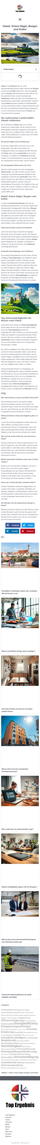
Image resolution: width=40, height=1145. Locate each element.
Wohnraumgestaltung (12, 1065)
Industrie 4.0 (19, 1035)
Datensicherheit (7, 1015)
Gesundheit (19, 1032)
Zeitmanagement (22, 1068)
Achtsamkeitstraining (9, 1012)
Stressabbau (7, 1057)
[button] (20, 19)
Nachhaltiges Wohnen (27, 1043)
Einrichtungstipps (30, 1021)
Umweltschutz (9, 1062)
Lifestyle (8, 1122)
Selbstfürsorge (29, 1051)
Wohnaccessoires (26, 1062)
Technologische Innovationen (28, 1060)
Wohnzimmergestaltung (9, 1068)
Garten (7, 1120)
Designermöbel (18, 1015)
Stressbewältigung (26, 1056)
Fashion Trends (21, 1029)
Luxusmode (32, 1038)
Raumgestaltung (10, 1051)
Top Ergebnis (10, 1115)
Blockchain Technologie (25, 1012)
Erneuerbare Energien (9, 1029)
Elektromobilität (7, 1024)
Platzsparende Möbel (8, 1049)
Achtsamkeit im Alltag (21, 1010)
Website (8, 1136)
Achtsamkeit (6, 1010)
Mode (7, 1124)
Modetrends (8, 1040)
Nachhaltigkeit (11, 1046)
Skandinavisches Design (20, 1054)
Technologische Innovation (10, 1060)
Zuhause (8, 1117)
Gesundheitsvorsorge (30, 1032)
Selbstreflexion (5, 1054)
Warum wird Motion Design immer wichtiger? (18, 651)
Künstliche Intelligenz (13, 1037)
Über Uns (8, 1131)
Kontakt (8, 1134)
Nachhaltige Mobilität (23, 1040)
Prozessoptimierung (26, 1049)
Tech (7, 1129)
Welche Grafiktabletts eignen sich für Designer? (19, 887)
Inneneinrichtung (29, 1035)
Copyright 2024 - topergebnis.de (20, 1142)
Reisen (4, 1073)
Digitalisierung (24, 1018)
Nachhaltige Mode (10, 1043)
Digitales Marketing (29, 1015)
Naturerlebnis (26, 1046)
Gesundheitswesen (7, 1035)
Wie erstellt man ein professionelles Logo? (17, 829)
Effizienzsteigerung (12, 1020)
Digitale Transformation (9, 1018)
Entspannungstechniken (16, 1026)
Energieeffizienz (26, 1023)
